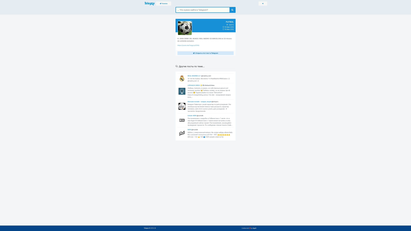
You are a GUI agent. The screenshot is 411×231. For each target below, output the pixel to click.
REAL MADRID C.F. (199, 76)
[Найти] (232, 9)
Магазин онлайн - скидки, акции (203, 101)
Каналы (164, 3)
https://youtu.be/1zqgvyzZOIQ (188, 45)
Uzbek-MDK (195, 115)
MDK (193, 129)
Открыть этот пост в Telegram (206, 53)
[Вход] (263, 3)
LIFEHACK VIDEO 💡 (201, 85)
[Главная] (149, 3)
